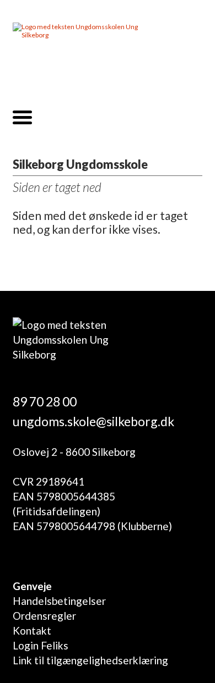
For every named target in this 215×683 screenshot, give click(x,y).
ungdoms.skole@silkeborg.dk (93, 421)
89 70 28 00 (45, 401)
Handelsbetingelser (59, 600)
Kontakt (32, 630)
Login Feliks (40, 645)
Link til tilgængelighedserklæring (90, 660)
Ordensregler (44, 615)
